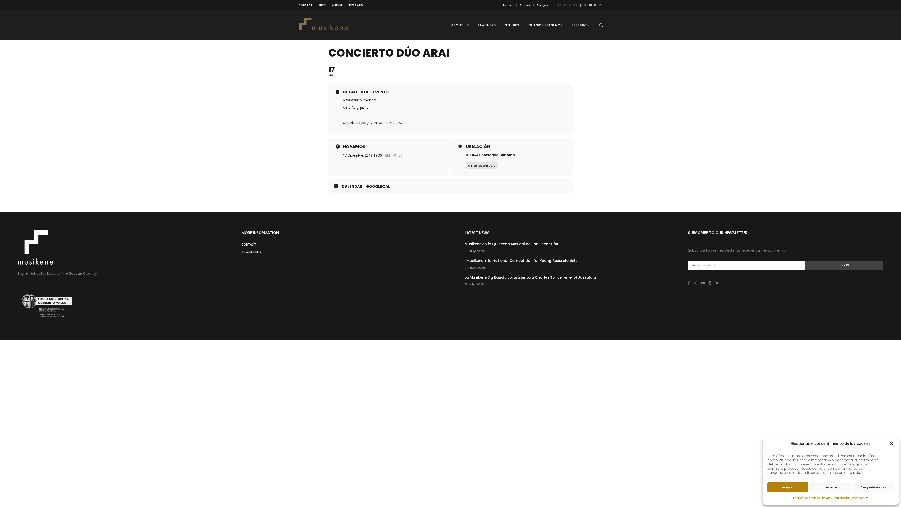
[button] (891, 443)
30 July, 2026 (475, 251)
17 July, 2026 (474, 284)
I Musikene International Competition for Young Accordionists (521, 260)
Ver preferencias (873, 487)
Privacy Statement (835, 498)
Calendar (352, 186)
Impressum (860, 498)
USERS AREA (356, 5)
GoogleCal (378, 186)
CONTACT (305, 5)
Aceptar (788, 487)
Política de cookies (806, 498)
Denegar (830, 487)
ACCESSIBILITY (251, 252)
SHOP (322, 5)
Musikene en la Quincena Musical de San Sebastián (511, 244)
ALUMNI (337, 5)
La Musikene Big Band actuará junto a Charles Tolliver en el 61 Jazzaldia (530, 277)
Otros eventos (480, 165)
